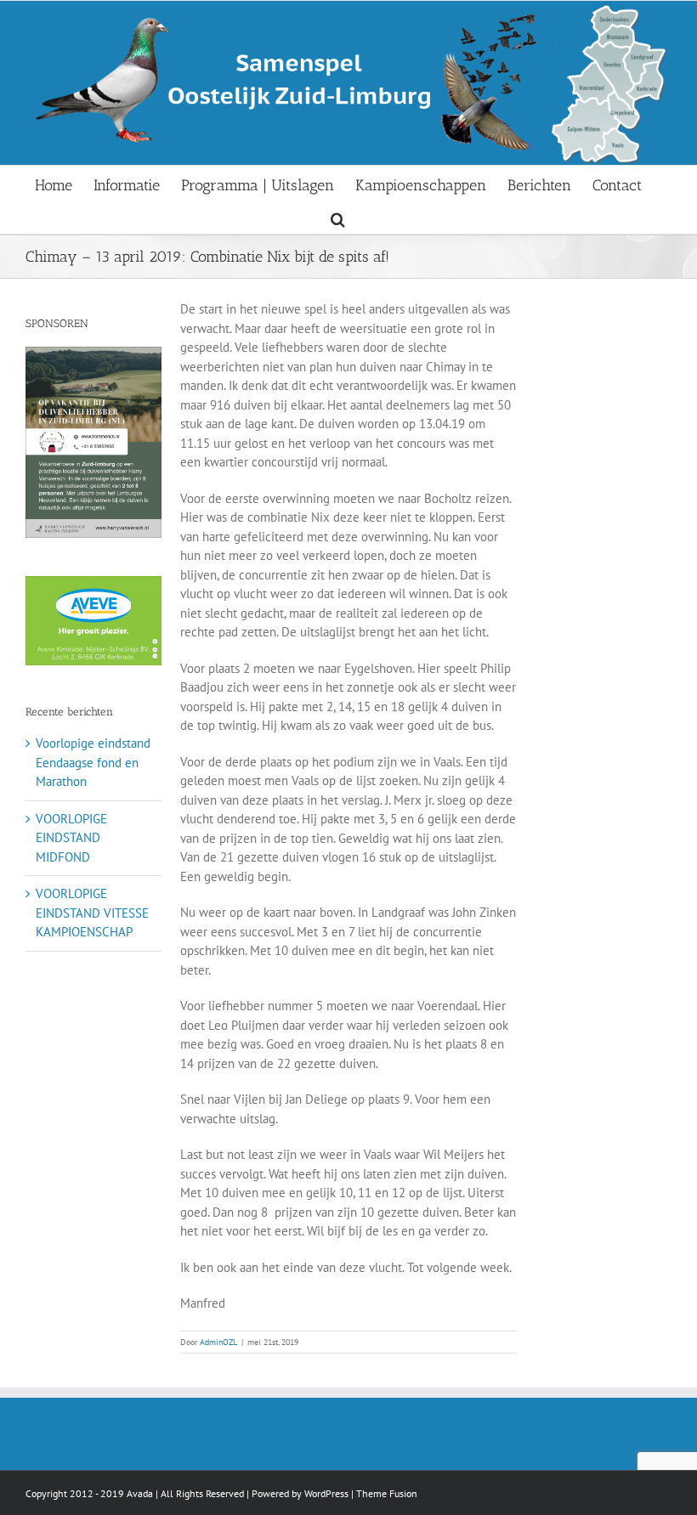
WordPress (326, 1493)
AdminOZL (218, 1342)
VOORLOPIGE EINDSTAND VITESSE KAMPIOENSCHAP (92, 912)
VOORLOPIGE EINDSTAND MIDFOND (71, 838)
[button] (338, 217)
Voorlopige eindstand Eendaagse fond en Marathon (93, 762)
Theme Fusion (386, 1493)
